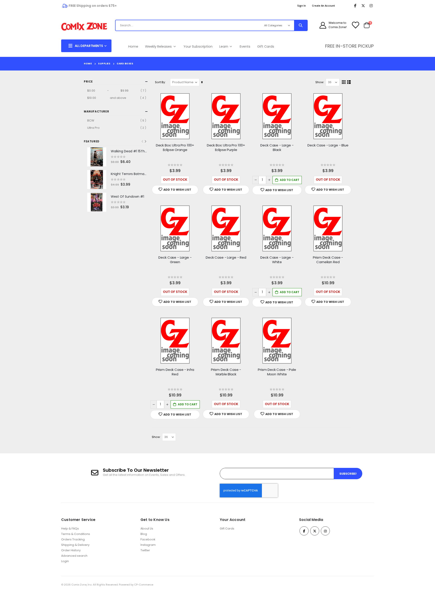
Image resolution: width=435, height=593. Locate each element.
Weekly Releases (159, 46)
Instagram (148, 545)
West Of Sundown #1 (127, 196)
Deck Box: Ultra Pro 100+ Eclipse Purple (226, 147)
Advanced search (74, 556)
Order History (71, 550)
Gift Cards (265, 46)
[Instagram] (371, 6)
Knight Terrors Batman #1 (129, 174)
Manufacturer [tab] (96, 111)
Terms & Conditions (75, 534)
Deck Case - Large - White (276, 259)
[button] (175, 189)
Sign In (301, 5)
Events (245, 46)
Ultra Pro (117, 127)
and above (117, 97)
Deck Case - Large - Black (276, 147)
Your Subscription (198, 46)
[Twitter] (363, 6)
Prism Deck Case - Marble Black (226, 372)
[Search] (300, 25)
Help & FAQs (70, 528)
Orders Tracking (73, 539)
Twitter (145, 550)
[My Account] (323, 25)
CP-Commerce (143, 584)
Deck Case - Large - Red (226, 257)
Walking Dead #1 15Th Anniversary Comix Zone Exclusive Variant (129, 151)
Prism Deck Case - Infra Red (175, 372)
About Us (146, 528)
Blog (143, 534)
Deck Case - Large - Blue (327, 145)
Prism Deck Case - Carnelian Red (328, 259)
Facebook (147, 539)
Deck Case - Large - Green (174, 259)
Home (133, 46)
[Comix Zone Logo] (84, 26)
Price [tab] (88, 81)
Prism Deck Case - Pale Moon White (277, 372)
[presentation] (145, 141)
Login (65, 561)
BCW (117, 120)
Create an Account (323, 5)
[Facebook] (355, 6)
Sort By (160, 82)
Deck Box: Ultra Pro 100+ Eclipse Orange (175, 147)
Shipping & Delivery (75, 545)
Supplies (104, 64)
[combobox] (185, 25)
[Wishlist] (355, 25)
